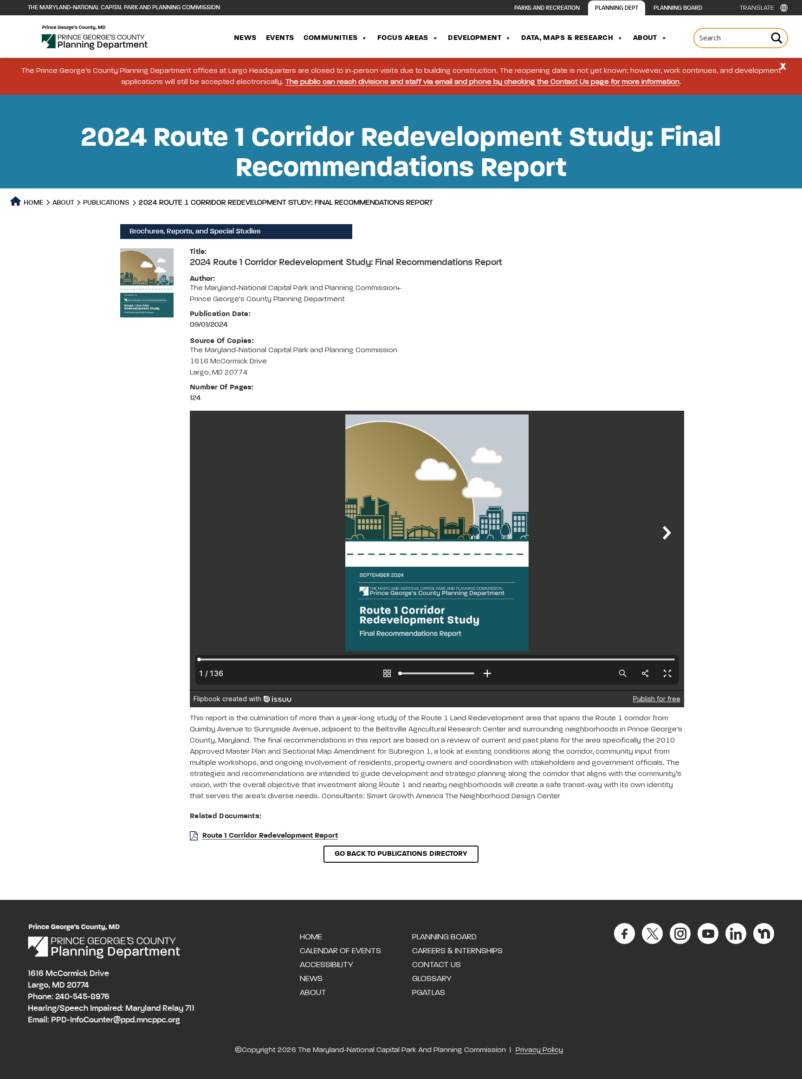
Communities (331, 38)
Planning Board (677, 8)
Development (474, 38)
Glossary (432, 979)
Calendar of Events (340, 951)
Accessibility (326, 965)
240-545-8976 (82, 997)
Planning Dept (616, 8)
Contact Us (436, 965)
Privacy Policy (539, 1050)
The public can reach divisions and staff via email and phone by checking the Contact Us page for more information (482, 82)
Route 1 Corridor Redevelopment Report (270, 836)
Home (32, 202)
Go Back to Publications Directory (401, 854)
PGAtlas (428, 993)
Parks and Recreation (547, 8)
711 (189, 1008)
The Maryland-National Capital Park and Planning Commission (124, 8)
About (645, 38)
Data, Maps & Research (567, 38)
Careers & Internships (457, 951)
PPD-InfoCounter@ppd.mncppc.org (115, 1020)
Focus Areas (402, 38)
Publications (106, 202)
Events (280, 38)
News (245, 38)
